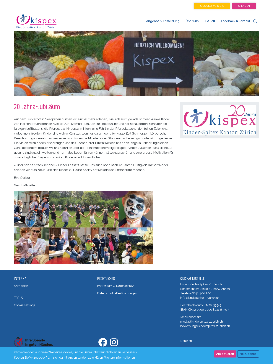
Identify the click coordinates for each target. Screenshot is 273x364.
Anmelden (21, 286)
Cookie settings (24, 305)
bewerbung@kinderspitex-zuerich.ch (205, 326)
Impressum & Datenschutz (115, 286)
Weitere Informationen (119, 357)
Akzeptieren (225, 354)
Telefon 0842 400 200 (195, 293)
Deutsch (186, 341)
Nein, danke (248, 353)
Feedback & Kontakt (235, 21)
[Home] (36, 21)
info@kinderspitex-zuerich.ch (200, 298)
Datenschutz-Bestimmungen (117, 293)
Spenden (244, 5)
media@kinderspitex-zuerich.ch (201, 321)
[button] (255, 22)
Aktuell (209, 21)
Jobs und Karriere (212, 5)
